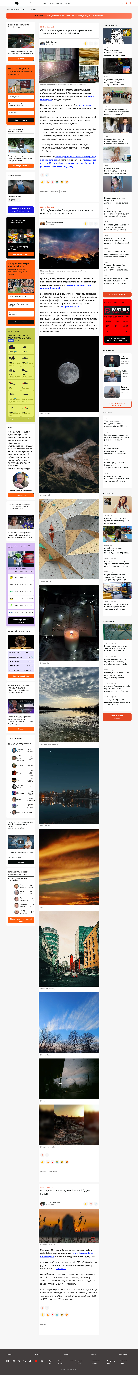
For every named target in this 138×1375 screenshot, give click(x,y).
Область (51, 3)
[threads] (41, 1361)
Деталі (21, 59)
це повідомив (84, 105)
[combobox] (14, 200)
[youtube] (36, 1361)
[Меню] (30, 3)
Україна (59, 3)
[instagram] (13, 1361)
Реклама (67, 3)
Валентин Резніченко (49, 192)
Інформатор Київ (111, 1362)
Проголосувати (20, 120)
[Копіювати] (96, 43)
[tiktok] (30, 1361)
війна (63, 192)
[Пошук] (130, 3)
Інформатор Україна (96, 1362)
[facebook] (7, 1361)
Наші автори (60, 1362)
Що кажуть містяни (21, 166)
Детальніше (21, 495)
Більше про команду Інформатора (117, 404)
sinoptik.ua (61, 1268)
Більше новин (117, 294)
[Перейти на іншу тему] (126, 3)
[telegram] (19, 1361)
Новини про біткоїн (21, 676)
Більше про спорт (117, 716)
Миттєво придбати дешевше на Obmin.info (117, 339)
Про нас (50, 1362)
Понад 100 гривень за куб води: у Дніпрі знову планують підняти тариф (74, 16)
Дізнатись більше (20, 254)
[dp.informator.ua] (16, 3)
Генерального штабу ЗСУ (24, 419)
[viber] (24, 1361)
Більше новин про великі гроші (21, 920)
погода (43, 1324)
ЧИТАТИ (21, 862)
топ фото (53, 1172)
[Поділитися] (91, 43)
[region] (21, 206)
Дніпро (43, 3)
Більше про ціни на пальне (21, 620)
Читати (21, 729)
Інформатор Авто (124, 1362)
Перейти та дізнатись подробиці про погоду (21, 209)
